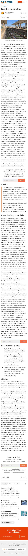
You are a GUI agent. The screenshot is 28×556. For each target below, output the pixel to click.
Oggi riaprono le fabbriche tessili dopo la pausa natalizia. (9, 514)
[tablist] (10, 483)
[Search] (25, 483)
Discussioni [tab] (16, 484)
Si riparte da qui (6, 511)
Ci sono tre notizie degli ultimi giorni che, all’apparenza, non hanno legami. (9, 503)
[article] (14, 492)
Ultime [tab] (10, 484)
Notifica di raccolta (14, 545)
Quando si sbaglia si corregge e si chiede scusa (9, 489)
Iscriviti (20, 2)
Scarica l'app (21, 549)
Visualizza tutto (6, 522)
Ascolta (24, 13)
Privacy (18, 544)
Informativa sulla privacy (18, 472)
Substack (6, 553)
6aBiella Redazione (9, 12)
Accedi (25, 2)
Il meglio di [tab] (4, 484)
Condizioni (23, 544)
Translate (4, 6)
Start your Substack (10, 549)
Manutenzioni (5, 501)
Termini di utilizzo (15, 469)
